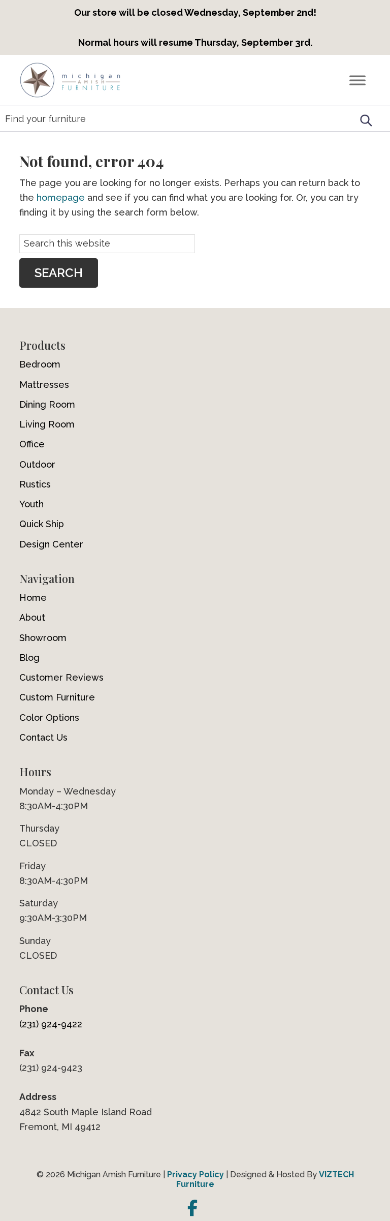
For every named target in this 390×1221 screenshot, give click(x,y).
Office (32, 444)
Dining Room (47, 404)
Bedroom (39, 364)
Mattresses (44, 384)
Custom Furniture (57, 697)
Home (33, 597)
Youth (31, 504)
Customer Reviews (61, 677)
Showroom (43, 637)
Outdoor (37, 464)
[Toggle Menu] (357, 80)
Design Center (51, 544)
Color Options (49, 717)
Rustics (35, 484)
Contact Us (43, 737)
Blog (29, 657)
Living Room (47, 424)
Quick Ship (41, 523)
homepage (61, 197)
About (32, 617)
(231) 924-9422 (50, 1024)
